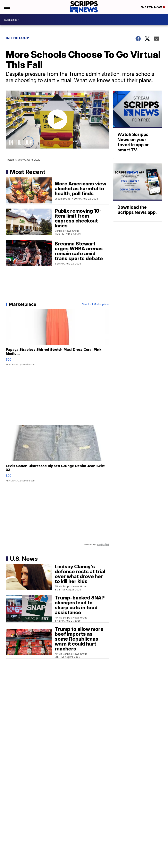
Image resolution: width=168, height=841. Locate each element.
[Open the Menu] (7, 7)
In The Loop (17, 38)
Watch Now (152, 7)
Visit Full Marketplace (95, 304)
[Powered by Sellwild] (103, 544)
